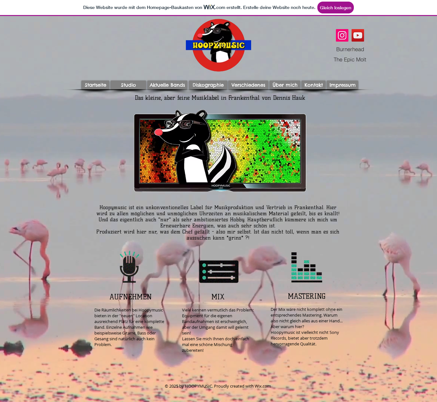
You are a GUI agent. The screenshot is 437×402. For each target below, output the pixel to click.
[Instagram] (342, 35)
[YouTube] (358, 35)
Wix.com (263, 386)
